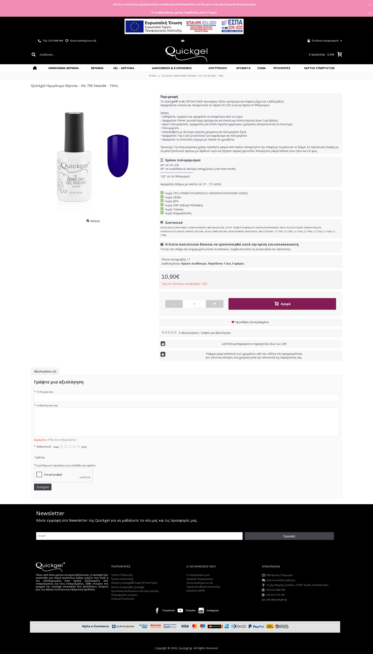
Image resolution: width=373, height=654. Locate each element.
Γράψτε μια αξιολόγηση (215, 333)
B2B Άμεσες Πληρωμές (279, 575)
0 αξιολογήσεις (189, 333)
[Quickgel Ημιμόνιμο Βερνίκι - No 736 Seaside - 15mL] (93, 155)
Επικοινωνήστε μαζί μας (281, 580)
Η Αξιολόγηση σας (47, 405)
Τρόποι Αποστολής (122, 579)
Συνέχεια (43, 487)
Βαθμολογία (43, 446)
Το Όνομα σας (44, 392)
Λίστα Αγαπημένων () (199, 583)
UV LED (174, 165)
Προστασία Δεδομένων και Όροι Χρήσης (135, 591)
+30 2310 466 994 (275, 590)
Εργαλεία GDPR (195, 590)
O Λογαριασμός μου (198, 575)
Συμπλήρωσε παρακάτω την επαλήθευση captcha (65, 465)
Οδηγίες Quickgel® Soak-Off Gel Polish (134, 583)
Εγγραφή (289, 536)
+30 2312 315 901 (275, 595)
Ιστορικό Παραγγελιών (199, 579)
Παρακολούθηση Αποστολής (203, 586)
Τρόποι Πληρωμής (122, 575)
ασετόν (193, 184)
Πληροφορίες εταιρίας (124, 595)
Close (367, 27)
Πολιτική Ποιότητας (122, 598)
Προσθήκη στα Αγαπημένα (252, 322)
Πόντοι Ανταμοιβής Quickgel (127, 587)
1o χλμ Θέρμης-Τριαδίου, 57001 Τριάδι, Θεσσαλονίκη (297, 585)
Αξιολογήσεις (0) (45, 371)
